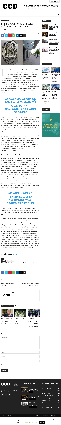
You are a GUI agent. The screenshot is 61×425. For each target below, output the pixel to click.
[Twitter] (6, 35)
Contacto (38, 415)
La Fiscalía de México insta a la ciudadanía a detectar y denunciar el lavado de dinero (20, 105)
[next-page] (5, 327)
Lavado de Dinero (9, 18)
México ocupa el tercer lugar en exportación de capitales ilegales (20, 198)
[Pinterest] (10, 35)
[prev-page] (2, 327)
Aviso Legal (53, 415)
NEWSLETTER (31, 14)
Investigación (52, 53)
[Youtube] (9, 394)
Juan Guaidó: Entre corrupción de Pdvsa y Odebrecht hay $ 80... (54, 26)
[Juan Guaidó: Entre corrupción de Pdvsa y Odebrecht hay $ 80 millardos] (45, 26)
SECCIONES (43, 14)
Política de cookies (46, 415)
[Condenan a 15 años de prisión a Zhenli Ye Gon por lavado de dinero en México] (20, 313)
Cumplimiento (45, 72)
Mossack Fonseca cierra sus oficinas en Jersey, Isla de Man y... (54, 41)
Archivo (51, 29)
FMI (23, 262)
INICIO (16, 14)
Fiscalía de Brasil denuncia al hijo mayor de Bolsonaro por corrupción (9, 283)
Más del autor (18, 306)
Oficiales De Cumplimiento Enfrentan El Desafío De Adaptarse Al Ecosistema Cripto (54, 96)
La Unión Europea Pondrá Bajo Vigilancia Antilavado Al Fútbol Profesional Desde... (55, 79)
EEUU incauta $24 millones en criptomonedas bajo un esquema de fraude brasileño (31, 283)
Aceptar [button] (42, 422)
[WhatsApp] (13, 35)
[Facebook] (2, 35)
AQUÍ (15, 254)
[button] (58, 14)
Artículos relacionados (8, 306)
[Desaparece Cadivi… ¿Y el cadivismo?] (45, 34)
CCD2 (4, 33)
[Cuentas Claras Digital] (30, 6)
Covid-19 (10, 262)
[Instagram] (2, 394)
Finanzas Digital (5, 93)
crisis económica (17, 262)
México (35, 262)
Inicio (2, 18)
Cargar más (50, 57)
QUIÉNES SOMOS (23, 14)
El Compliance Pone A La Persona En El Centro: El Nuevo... (45, 77)
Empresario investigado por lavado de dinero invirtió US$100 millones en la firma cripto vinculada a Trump (6, 321)
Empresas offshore (53, 43)
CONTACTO (37, 14)
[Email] (21, 35)
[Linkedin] (17, 35)
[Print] (24, 35)
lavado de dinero (28, 262)
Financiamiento (53, 35)
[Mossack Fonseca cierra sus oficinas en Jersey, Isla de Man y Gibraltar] (45, 41)
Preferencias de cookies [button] (30, 422)
